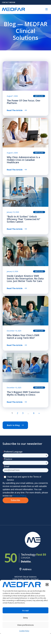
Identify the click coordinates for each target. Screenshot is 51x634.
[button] (47, 584)
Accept (25, 610)
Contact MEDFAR (8, 2)
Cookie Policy (24, 631)
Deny (25, 617)
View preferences (25, 625)
